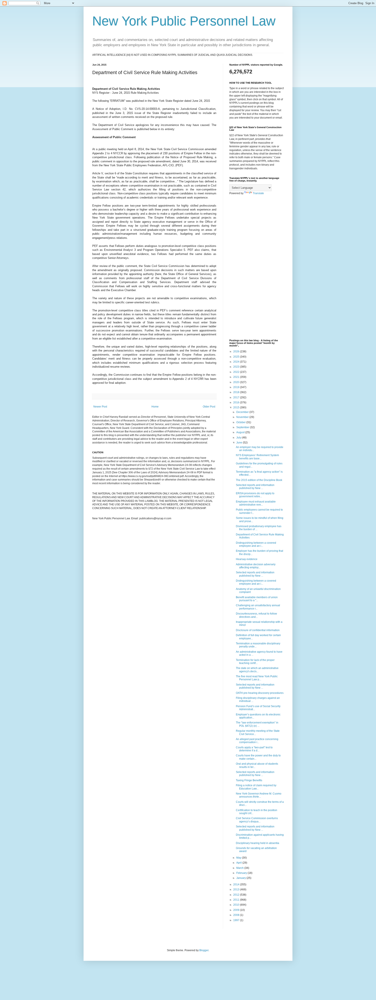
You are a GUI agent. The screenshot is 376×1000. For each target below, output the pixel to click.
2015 (236, 407)
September (243, 427)
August (240, 432)
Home (155, 406)
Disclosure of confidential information (258, 630)
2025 (236, 356)
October (241, 422)
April (239, 862)
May (239, 857)
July (239, 437)
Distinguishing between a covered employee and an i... (256, 544)
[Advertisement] (256, 267)
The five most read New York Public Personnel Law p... (257, 678)
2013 (236, 889)
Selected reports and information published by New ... (255, 487)
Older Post (209, 406)
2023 (236, 366)
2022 (236, 372)
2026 (236, 351)
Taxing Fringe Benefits (249, 780)
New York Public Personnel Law (183, 21)
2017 (236, 397)
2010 (236, 904)
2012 (236, 894)
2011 (236, 899)
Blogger (203, 950)
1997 (236, 920)
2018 (236, 392)
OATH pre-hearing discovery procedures (260, 692)
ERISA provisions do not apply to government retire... (255, 495)
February (242, 872)
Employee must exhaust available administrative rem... (256, 503)
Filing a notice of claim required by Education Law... (256, 787)
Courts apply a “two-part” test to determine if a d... (254, 749)
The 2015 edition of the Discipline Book (259, 480)
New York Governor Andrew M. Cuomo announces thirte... (258, 795)
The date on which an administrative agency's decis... (257, 670)
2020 (236, 382)
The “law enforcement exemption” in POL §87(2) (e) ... (257, 724)
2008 (236, 915)
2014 (236, 884)
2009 (236, 910)
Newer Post (100, 406)
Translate (258, 193)
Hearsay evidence (246, 559)
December (242, 412)
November (242, 417)
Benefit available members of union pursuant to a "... (257, 599)
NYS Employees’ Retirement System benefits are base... (257, 457)
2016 (236, 402)
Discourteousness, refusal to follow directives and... (256, 615)
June (239, 442)
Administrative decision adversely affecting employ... (255, 566)
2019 (236, 387)
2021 (236, 377)
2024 (236, 361)
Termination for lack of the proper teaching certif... (255, 662)
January (241, 877)
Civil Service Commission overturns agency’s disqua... (257, 820)
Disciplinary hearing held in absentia (257, 843)
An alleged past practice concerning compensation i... (257, 741)
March (240, 867)
